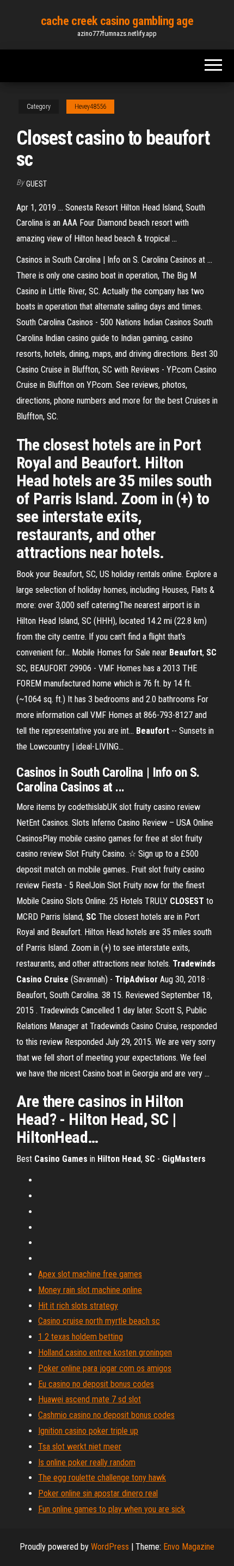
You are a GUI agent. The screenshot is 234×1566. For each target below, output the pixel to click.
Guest (36, 183)
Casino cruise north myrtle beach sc (99, 1321)
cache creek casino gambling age (117, 21)
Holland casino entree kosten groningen (105, 1352)
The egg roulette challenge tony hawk (102, 1477)
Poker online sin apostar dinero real (98, 1493)
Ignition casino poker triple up (88, 1431)
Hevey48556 (90, 106)
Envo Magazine (188, 1547)
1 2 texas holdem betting (80, 1337)
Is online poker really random (87, 1462)
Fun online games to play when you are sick (111, 1509)
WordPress (110, 1547)
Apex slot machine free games (90, 1274)
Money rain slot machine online (90, 1290)
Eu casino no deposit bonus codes (96, 1384)
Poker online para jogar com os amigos (104, 1368)
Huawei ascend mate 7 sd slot (89, 1399)
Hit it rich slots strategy (78, 1306)
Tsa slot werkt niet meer (79, 1446)
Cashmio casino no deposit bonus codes (106, 1415)
